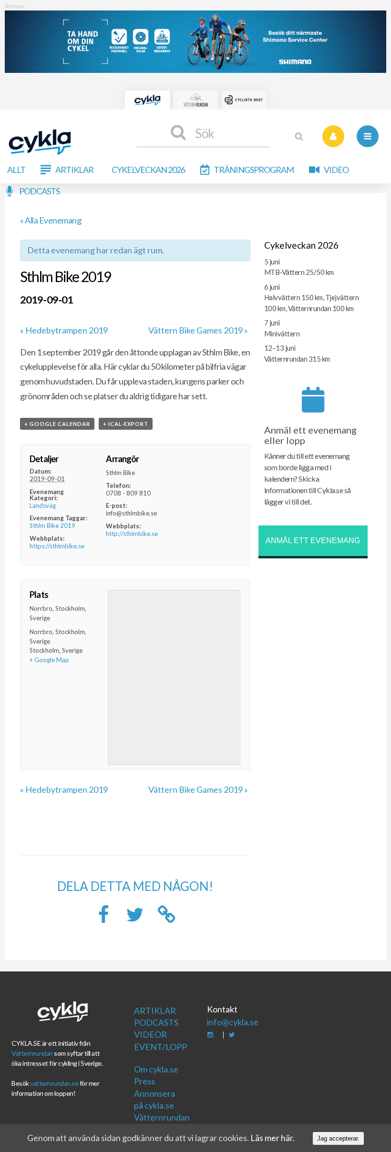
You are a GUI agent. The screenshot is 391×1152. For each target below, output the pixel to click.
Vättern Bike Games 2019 (198, 330)
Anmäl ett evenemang (313, 540)
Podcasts (39, 191)
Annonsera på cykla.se (154, 1099)
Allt (16, 169)
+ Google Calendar (57, 424)
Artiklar (74, 169)
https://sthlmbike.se (57, 546)
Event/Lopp (159, 1046)
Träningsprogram (254, 169)
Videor (150, 1034)
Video (336, 169)
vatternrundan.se (54, 1083)
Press (144, 1081)
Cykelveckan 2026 (148, 169)
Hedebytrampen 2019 (64, 330)
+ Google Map (49, 660)
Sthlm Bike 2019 (52, 525)
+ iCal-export (125, 424)
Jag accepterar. (338, 1138)
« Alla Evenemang (50, 220)
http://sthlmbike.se (132, 533)
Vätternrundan (32, 1053)
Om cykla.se (156, 1069)
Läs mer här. (272, 1137)
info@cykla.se (232, 1022)
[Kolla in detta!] (134, 917)
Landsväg (43, 505)
